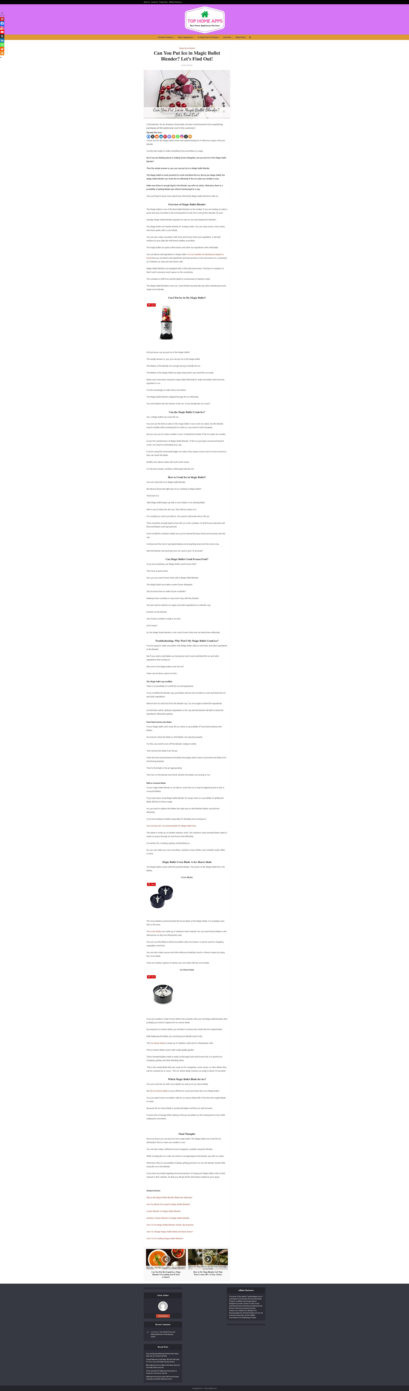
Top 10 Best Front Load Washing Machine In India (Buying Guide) (163, 1334)
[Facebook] (148, 136)
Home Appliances (185, 37)
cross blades (156, 931)
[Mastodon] (169, 136)
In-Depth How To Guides (208, 37)
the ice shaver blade (158, 1091)
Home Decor (241, 37)
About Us (147, 2)
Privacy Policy (163, 2)
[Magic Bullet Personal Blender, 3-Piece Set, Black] (166, 323)
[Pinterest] (165, 136)
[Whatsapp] (177, 136)
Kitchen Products (165, 37)
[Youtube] (2, 32)
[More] (190, 136)
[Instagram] (182, 136)
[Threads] (186, 136)
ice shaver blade (158, 1043)
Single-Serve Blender (187, 48)
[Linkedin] (161, 136)
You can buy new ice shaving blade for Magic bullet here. (171, 826)
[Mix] (173, 136)
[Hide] (1, 57)
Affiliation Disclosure (175, 2)
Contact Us (154, 2)
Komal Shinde (188, 65)
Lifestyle (227, 37)
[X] (153, 136)
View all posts (163, 1316)
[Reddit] (157, 136)
